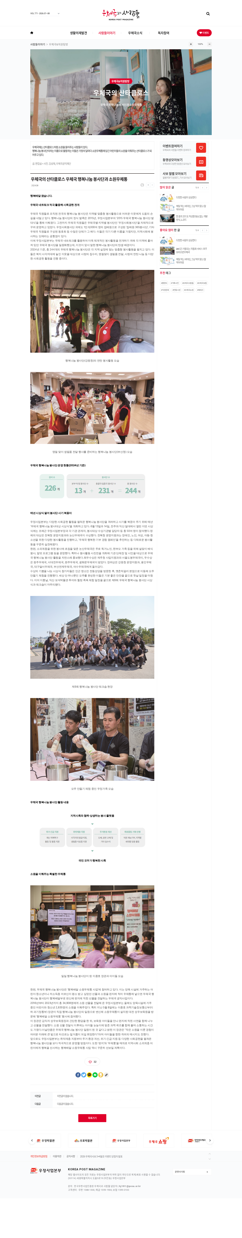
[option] (45, 1140)
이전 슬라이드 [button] (32, 1140)
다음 (210, 1158)
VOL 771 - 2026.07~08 (39, 13)
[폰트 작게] (152, 184)
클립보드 (106, 1075)
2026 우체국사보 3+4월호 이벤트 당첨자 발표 (101, 1156)
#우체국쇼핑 (188, 290)
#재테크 (200, 290)
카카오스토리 (100, 1075)
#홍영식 (164, 283)
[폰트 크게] (148, 184)
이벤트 (205, 32)
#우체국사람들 (188, 283)
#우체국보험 (202, 283)
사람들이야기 (106, 32)
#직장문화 (165, 290)
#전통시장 (177, 290)
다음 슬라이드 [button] (209, 1140)
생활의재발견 (78, 32)
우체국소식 (135, 32)
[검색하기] (208, 14)
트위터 (83, 1075)
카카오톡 (89, 1075)
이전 (210, 1153)
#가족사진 (175, 283)
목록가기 (92, 1118)
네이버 (95, 1075)
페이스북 (78, 1075)
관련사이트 (180, 1171)
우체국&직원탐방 (58, 44)
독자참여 (163, 32)
